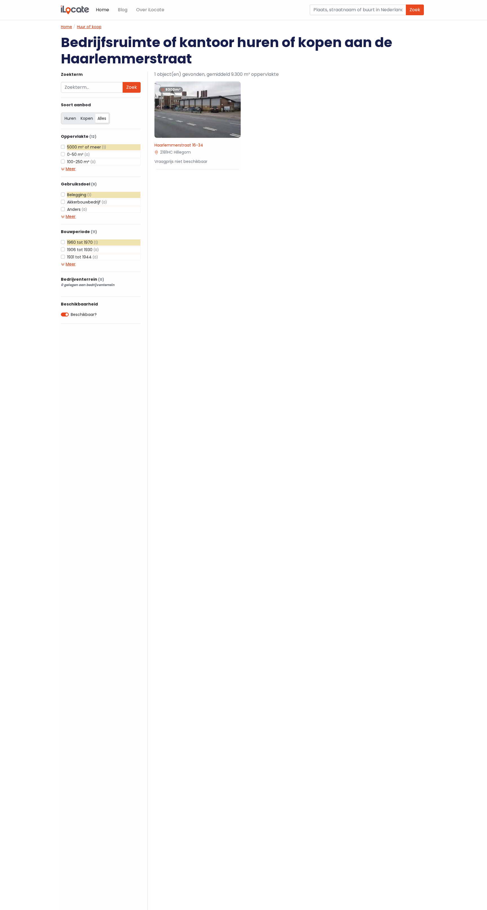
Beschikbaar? (84, 314)
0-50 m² (78, 154)
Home (102, 9)
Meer (71, 169)
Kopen (87, 118)
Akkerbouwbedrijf (87, 202)
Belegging (79, 195)
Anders (77, 209)
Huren (70, 118)
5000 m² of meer (86, 147)
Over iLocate (150, 9)
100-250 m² (81, 162)
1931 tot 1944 (82, 257)
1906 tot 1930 (83, 250)
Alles (102, 118)
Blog (122, 9)
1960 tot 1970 (82, 242)
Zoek (414, 9)
